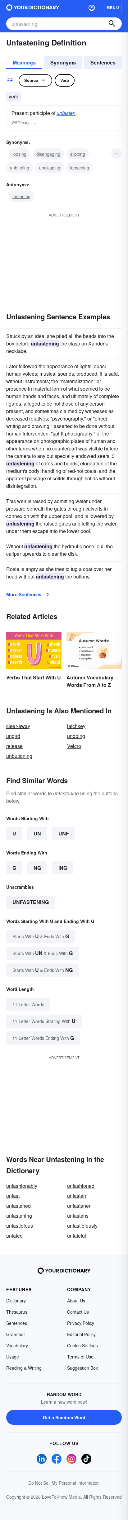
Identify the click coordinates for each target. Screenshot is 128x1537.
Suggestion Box (82, 1368)
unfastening (30, 902)
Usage (12, 1357)
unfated (14, 1235)
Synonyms (63, 62)
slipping (77, 154)
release (14, 745)
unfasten (66, 113)
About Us (76, 1300)
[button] (91, 7)
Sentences (103, 62)
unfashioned (80, 1185)
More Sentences (23, 594)
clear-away (18, 726)
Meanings (24, 62)
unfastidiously (82, 1225)
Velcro (74, 745)
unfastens (78, 1215)
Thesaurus (16, 1312)
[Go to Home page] (32, 7)
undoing (76, 736)
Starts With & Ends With (40, 936)
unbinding (19, 167)
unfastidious (19, 1225)
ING (62, 867)
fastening (21, 196)
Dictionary (16, 1300)
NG (37, 867)
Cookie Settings (82, 1345)
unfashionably (21, 1185)
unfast (13, 1195)
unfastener (78, 1205)
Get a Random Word (64, 1417)
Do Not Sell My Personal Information (64, 1483)
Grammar (15, 1334)
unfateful (76, 1235)
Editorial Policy (81, 1334)
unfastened (18, 1205)
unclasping (49, 167)
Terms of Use (80, 1357)
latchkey (76, 726)
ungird (13, 736)
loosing (19, 154)
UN (37, 833)
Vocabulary (17, 1345)
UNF (63, 833)
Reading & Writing (24, 1368)
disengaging (48, 154)
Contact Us (78, 1312)
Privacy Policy (80, 1323)
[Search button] (112, 23)
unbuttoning (19, 755)
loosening (79, 167)
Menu (113, 7)
